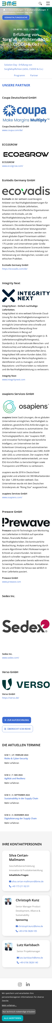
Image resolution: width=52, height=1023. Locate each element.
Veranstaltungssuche (15, 17)
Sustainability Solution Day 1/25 (17, 12)
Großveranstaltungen (36, 10)
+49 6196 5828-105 (27, 931)
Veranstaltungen (16, 10)
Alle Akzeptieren (12, 1018)
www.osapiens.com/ (12, 497)
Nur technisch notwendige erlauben (19, 1011)
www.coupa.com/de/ (12, 130)
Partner (34, 75)
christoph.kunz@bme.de (30, 926)
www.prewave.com (11, 581)
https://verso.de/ (10, 697)
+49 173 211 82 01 (20, 886)
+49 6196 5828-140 (28, 962)
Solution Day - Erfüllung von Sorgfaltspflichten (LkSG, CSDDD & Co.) (23, 67)
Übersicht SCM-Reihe (19, 728)
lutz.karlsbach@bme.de (31, 957)
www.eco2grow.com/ (12, 165)
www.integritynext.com (13, 379)
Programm (19, 75)
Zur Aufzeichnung (18, 720)
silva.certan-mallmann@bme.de (27, 881)
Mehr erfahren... (9, 1005)
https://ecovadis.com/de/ (14, 268)
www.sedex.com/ (10, 657)
